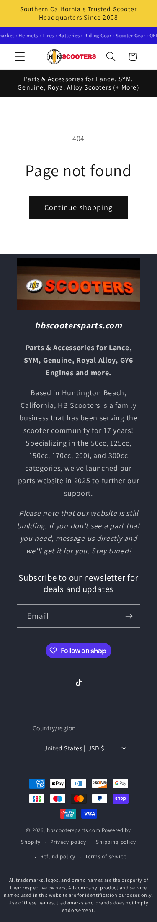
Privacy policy (68, 841)
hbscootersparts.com (73, 830)
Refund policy (57, 856)
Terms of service (105, 856)
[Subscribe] (129, 616)
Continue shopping (78, 207)
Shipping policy (116, 841)
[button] (20, 57)
